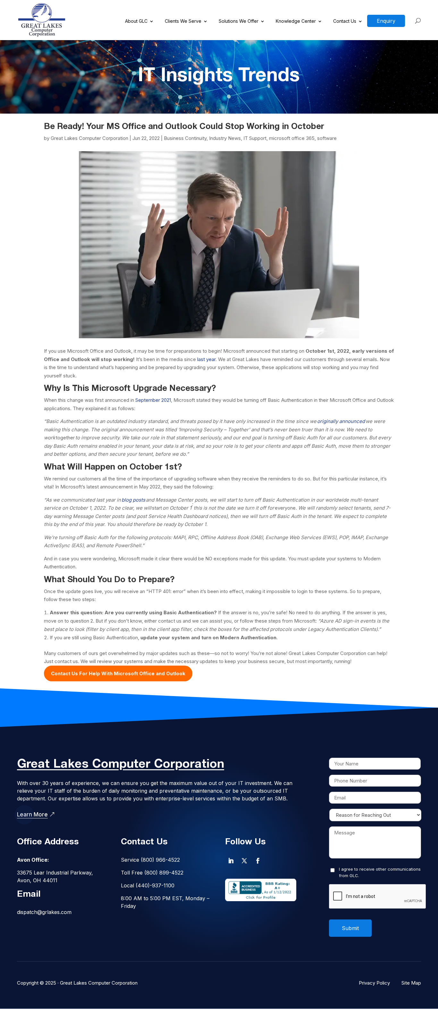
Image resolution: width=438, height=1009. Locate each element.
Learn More (32, 814)
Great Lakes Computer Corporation (89, 138)
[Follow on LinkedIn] (231, 861)
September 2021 (153, 400)
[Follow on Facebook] (258, 861)
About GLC (136, 21)
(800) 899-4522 (163, 872)
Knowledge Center (296, 21)
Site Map (411, 983)
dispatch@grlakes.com (44, 912)
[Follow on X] (244, 861)
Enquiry (386, 21)
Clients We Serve (183, 21)
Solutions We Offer (238, 21)
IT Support (254, 138)
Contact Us (344, 21)
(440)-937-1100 (155, 885)
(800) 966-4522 (160, 860)
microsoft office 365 (292, 138)
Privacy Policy (374, 983)
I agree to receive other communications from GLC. (380, 872)
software (327, 138)
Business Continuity (185, 138)
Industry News (225, 138)
